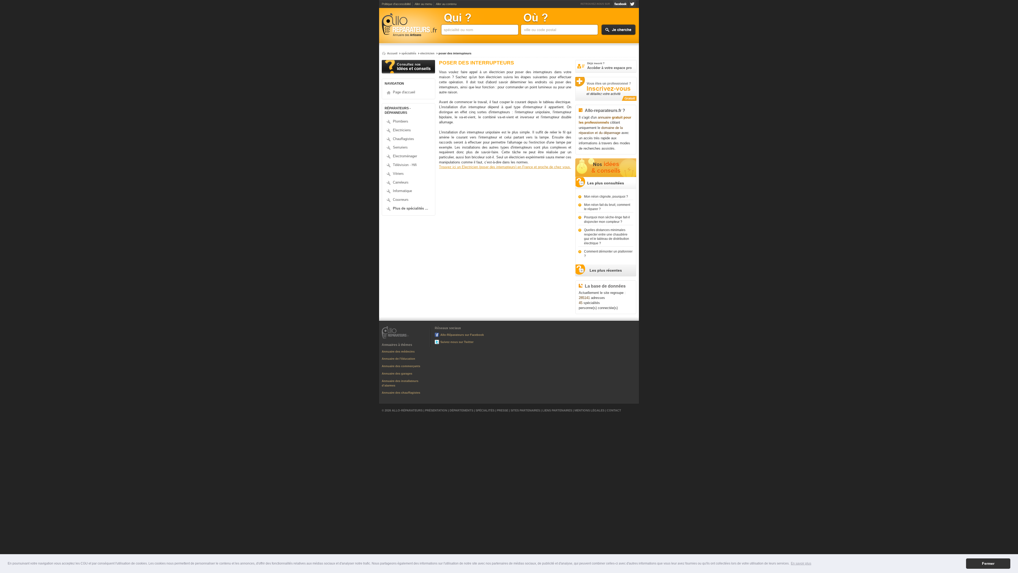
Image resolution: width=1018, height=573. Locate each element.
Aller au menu (423, 4)
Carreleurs (401, 182)
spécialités (408, 53)
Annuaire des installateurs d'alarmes (400, 383)
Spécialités (485, 410)
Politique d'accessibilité (396, 4)
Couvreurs (401, 200)
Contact (614, 410)
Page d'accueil (404, 92)
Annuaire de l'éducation (398, 358)
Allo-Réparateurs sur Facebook (620, 4)
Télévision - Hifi (405, 165)
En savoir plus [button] (801, 563)
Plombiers (400, 121)
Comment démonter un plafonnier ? (608, 254)
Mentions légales (589, 410)
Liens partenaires (557, 410)
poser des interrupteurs (454, 53)
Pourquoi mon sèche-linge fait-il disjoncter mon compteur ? (607, 219)
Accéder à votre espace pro (609, 66)
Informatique (402, 191)
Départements (461, 410)
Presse (502, 410)
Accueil (392, 53)
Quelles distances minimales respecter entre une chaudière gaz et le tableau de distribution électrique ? (606, 236)
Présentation (436, 410)
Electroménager (405, 156)
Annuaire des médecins (398, 351)
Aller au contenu (446, 4)
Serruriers (400, 147)
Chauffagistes (403, 139)
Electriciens (402, 130)
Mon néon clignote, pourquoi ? (606, 196)
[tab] (606, 183)
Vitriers (398, 174)
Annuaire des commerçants (401, 366)
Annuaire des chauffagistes (401, 392)
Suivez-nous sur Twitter (632, 4)
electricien (427, 53)
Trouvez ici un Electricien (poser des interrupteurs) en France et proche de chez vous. (505, 167)
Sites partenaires (525, 410)
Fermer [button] (988, 563)
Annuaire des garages (397, 373)
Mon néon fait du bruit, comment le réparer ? (607, 207)
